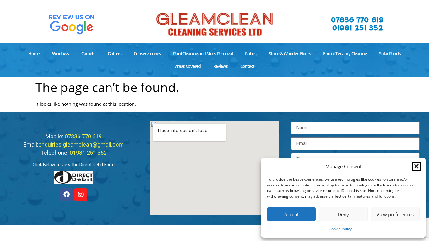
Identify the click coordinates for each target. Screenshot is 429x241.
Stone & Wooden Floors (290, 53)
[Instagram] (80, 194)
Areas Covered (188, 66)
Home (34, 53)
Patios (250, 53)
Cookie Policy (340, 229)
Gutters (114, 53)
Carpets (88, 53)
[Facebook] (66, 194)
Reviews (220, 66)
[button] (416, 166)
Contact (247, 66)
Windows (60, 53)
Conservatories (147, 53)
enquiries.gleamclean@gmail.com (81, 144)
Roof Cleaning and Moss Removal (202, 53)
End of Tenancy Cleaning (345, 53)
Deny (343, 214)
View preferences (395, 214)
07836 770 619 (357, 20)
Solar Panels (389, 53)
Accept (291, 214)
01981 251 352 (357, 28)
